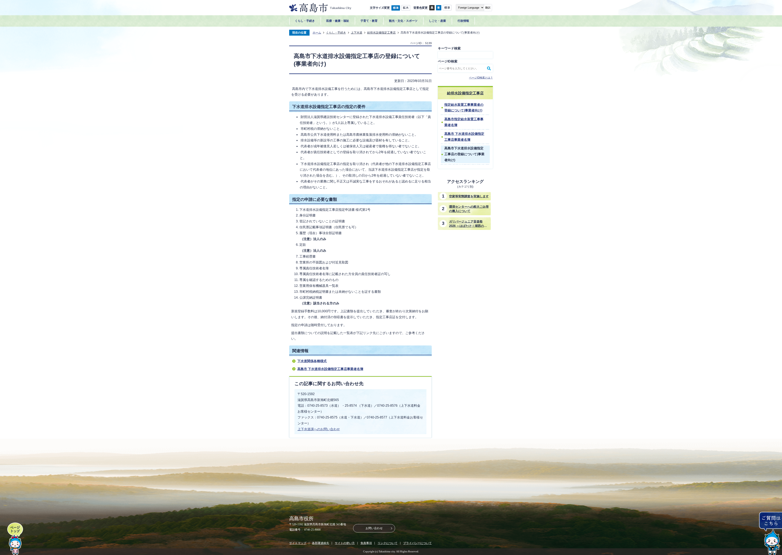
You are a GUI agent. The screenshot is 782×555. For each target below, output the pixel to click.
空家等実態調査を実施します (469, 196)
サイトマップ (297, 543)
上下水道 (356, 32)
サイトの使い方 (345, 543)
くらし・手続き (336, 32)
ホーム (317, 32)
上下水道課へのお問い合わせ (319, 429)
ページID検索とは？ (481, 77)
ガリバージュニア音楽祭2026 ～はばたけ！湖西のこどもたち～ (468, 224)
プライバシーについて (417, 543)
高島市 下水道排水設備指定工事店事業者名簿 (330, 369)
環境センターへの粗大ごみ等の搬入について (469, 209)
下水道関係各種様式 (312, 361)
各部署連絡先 (320, 543)
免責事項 (366, 543)
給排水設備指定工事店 (381, 32)
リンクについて (388, 543)
